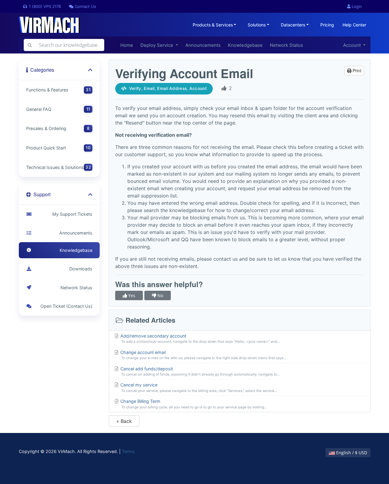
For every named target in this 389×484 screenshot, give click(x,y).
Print (356, 70)
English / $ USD (351, 452)
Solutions (257, 24)
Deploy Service (157, 45)
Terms (128, 451)
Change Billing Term (193, 404)
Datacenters (293, 24)
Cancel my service (198, 387)
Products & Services (213, 24)
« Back (124, 421)
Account (352, 45)
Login (356, 6)
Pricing (327, 24)
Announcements (203, 45)
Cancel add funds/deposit (199, 371)
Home (126, 45)
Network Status (286, 45)
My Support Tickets (71, 214)
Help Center (354, 24)
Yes (131, 295)
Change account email (202, 355)
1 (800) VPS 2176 (44, 6)
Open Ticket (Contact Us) (65, 306)
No (159, 295)
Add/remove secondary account (199, 338)
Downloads (79, 268)
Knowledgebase (245, 45)
